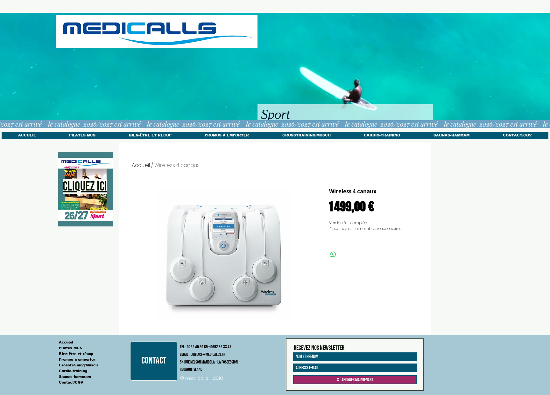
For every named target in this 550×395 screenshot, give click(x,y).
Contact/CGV (71, 382)
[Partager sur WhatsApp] (333, 254)
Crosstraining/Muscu (78, 365)
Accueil (141, 165)
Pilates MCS (70, 348)
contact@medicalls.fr (208, 354)
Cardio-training (73, 371)
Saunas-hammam (75, 376)
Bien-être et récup (76, 354)
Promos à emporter (77, 359)
